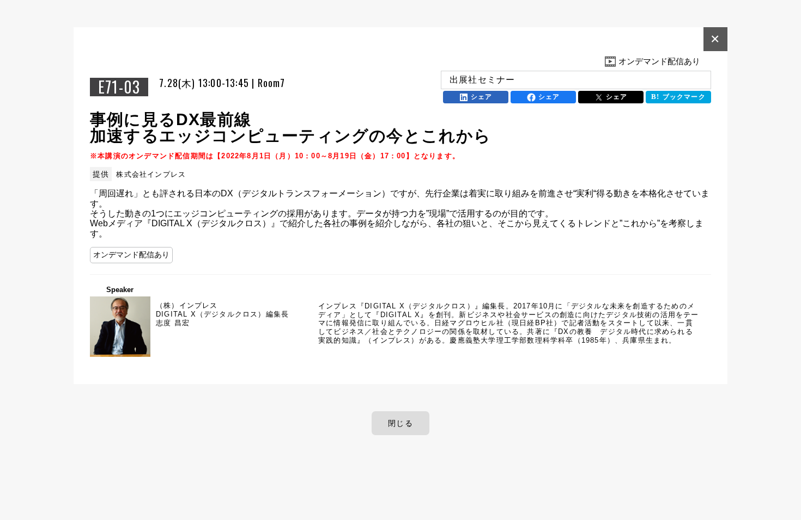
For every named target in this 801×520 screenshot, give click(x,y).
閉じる (400, 423)
